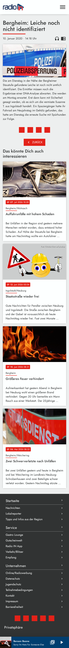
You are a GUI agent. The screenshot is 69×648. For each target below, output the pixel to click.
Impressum (12, 601)
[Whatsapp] (43, 618)
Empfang (11, 557)
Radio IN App (14, 546)
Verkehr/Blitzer (14, 552)
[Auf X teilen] (30, 130)
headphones (56, 38)
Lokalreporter (13, 514)
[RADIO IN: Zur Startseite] (30, 7)
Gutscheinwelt (14, 540)
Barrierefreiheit (14, 607)
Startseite (12, 500)
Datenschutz (13, 579)
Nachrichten (13, 508)
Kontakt (10, 596)
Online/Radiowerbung (19, 573)
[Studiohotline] (51, 618)
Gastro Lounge (14, 535)
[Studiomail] (17, 618)
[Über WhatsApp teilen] (39, 130)
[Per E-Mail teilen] (47, 130)
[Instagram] (34, 618)
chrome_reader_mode (63, 38)
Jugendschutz (13, 584)
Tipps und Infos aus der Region (24, 519)
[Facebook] (26, 618)
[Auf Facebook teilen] (22, 130)
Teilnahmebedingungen (19, 590)
